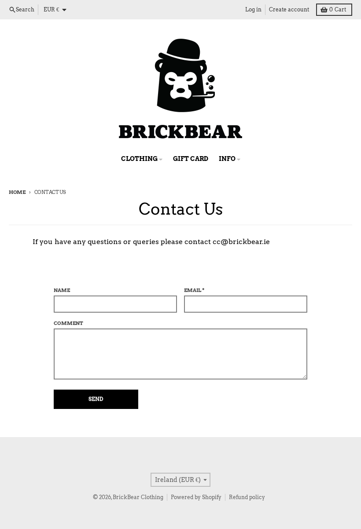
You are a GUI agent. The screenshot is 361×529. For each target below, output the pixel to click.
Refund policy (247, 497)
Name (62, 290)
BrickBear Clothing (138, 497)
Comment (68, 323)
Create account (289, 9)
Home (17, 192)
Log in (253, 9)
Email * (194, 290)
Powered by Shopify (196, 497)
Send (95, 399)
